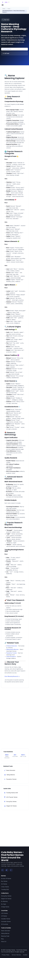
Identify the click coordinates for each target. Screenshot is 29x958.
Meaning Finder (5, 936)
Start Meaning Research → (12, 676)
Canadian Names (5, 918)
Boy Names (4, 881)
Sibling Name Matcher (12, 649)
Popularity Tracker (11, 653)
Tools (9, 8)
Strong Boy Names (6, 896)
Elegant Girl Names (6, 898)
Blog (2, 938)
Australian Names (6, 921)
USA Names (4, 913)
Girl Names (4, 884)
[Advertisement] (14, 703)
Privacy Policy (5, 954)
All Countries (4, 924)
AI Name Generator (11, 646)
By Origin (3, 904)
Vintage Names (5, 906)
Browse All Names (6, 878)
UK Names (4, 916)
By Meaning (4, 901)
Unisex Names (5, 886)
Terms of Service (16, 954)
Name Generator (5, 930)
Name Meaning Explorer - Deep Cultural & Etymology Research (14, 11)
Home (4, 8)
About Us (3, 941)
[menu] (2, 5)
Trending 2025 (5, 889)
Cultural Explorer (11, 656)
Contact (25, 954)
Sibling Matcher (5, 933)
